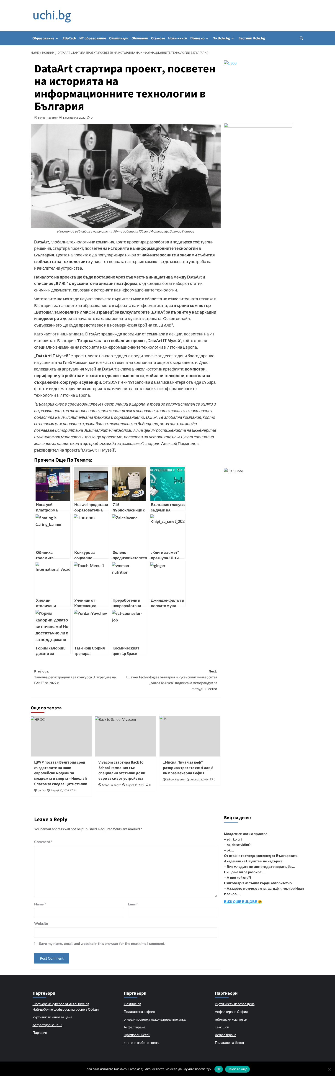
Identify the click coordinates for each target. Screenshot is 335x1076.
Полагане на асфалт (139, 1012)
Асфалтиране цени (47, 1025)
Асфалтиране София (231, 1012)
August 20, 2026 (60, 790)
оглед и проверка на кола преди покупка (155, 1019)
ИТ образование (92, 38)
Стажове (158, 38)
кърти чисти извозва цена (52, 1017)
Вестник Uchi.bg (251, 38)
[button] (301, 38)
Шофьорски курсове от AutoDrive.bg (61, 1004)
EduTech (69, 38)
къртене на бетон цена (141, 1042)
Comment (43, 841)
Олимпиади (118, 38)
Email (133, 904)
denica (42, 790)
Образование (43, 38)
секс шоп (222, 1027)
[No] (329, 1069)
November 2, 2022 (74, 117)
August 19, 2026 (135, 785)
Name (40, 904)
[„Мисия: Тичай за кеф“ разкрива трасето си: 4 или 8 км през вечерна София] (190, 736)
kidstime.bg (132, 1004)
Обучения (139, 38)
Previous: (75, 677)
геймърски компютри (231, 1019)
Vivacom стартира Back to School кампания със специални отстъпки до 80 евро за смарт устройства (121, 770)
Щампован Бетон (137, 1035)
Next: (171, 680)
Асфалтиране (134, 1027)
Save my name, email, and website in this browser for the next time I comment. (102, 943)
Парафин (40, 1032)
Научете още (237, 1069)
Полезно (197, 38)
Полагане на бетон (229, 1042)
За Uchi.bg (221, 38)
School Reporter (48, 117)
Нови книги (177, 38)
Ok (219, 1069)
